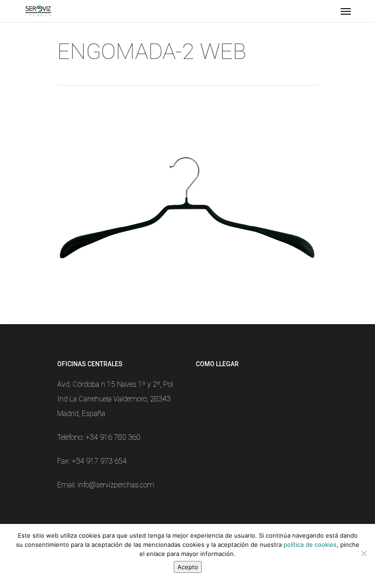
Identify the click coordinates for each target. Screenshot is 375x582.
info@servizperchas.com (116, 485)
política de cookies (310, 544)
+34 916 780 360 (113, 437)
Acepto (187, 567)
